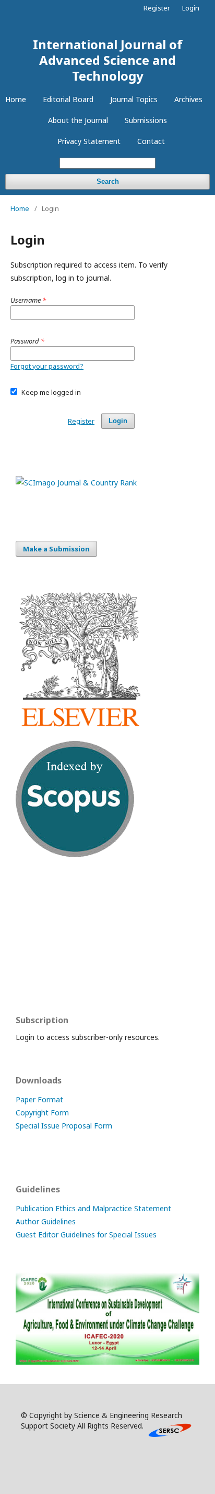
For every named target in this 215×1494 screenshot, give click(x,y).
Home (15, 99)
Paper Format (39, 1099)
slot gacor (33, 977)
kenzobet (31, 895)
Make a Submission (56, 549)
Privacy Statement (89, 141)
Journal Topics (134, 99)
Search (108, 181)
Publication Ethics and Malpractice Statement (93, 1208)
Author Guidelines (46, 1221)
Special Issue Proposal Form (64, 1126)
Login (190, 8)
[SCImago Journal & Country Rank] (76, 483)
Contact (151, 141)
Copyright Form (42, 1112)
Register (157, 8)
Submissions (146, 120)
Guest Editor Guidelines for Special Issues (86, 1235)
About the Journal (78, 120)
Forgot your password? (46, 366)
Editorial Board (68, 99)
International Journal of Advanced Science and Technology (108, 60)
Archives (188, 99)
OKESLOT (32, 916)
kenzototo (34, 936)
